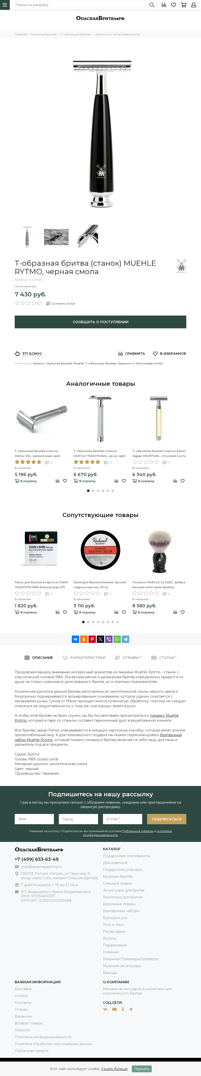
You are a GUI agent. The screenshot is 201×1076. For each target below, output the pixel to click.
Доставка (23, 989)
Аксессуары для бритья (123, 890)
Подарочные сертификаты (126, 856)
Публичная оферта (31, 1051)
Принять (141, 1069)
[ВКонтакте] (75, 639)
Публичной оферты (137, 831)
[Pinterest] (92, 639)
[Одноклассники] (84, 639)
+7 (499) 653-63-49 (37, 859)
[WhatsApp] (117, 639)
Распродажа (114, 931)
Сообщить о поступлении (100, 322)
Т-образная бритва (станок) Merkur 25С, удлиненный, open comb (38, 453)
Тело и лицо (113, 924)
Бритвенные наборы (121, 911)
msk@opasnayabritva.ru (41, 866)
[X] (100, 639)
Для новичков (115, 863)
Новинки (111, 952)
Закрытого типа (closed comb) (140, 363)
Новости (22, 1030)
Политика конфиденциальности (43, 1037)
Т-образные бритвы (101, 363)
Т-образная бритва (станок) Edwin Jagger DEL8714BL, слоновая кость (159, 453)
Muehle (79, 363)
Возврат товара (28, 1023)
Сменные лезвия (117, 883)
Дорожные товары (119, 904)
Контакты (23, 1002)
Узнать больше (114, 1069)
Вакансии (23, 1016)
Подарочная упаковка (122, 869)
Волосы (109, 938)
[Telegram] (125, 639)
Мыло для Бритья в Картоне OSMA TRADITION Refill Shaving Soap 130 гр (41, 585)
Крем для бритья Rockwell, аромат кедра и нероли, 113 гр (100, 584)
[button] (88, 491)
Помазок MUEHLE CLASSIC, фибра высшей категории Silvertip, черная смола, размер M (158, 585)
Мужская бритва (59, 363)
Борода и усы (115, 918)
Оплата (21, 996)
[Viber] (109, 639)
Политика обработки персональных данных (53, 1044)
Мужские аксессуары (122, 966)
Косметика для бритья (122, 897)
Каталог (39, 363)
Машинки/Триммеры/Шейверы (130, 959)
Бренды (110, 972)
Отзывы (21, 1009)
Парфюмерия (115, 945)
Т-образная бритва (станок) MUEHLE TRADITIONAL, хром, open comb (100, 453)
